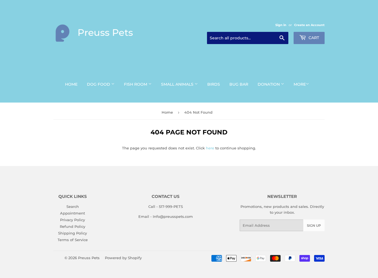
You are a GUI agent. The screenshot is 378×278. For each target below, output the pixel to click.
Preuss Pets (89, 258)
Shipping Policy (72, 233)
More (300, 84)
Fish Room (136, 84)
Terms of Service (73, 240)
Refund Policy (72, 226)
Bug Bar (238, 84)
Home (71, 84)
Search (72, 206)
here (210, 148)
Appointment (72, 213)
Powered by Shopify (123, 258)
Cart (313, 37)
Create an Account (309, 25)
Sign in (280, 25)
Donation (269, 84)
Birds (213, 84)
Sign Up (314, 225)
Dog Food (99, 84)
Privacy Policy (72, 220)
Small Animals (178, 84)
